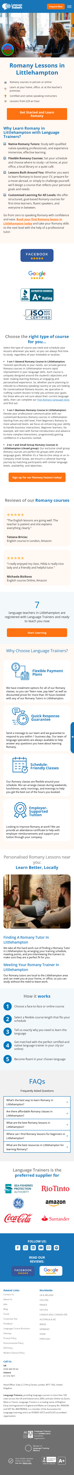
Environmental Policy (13, 1343)
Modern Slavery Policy (14, 1352)
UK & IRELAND (46, 1295)
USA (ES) (44, 1309)
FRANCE (43, 1304)
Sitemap (7, 1333)
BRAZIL (43, 1324)
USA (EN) (44, 1300)
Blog (5, 1309)
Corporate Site (10, 1318)
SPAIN (42, 1334)
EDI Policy (8, 1347)
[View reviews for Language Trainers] (54, 1461)
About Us (7, 1299)
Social (6, 1313)
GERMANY (45, 1329)
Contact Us (8, 1294)
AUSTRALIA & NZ (48, 1319)
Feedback (8, 1323)
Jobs (5, 1304)
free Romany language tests (53, 399)
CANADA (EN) (46, 1314)
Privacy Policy (9, 1338)
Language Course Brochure (16, 1328)
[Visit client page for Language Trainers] (21, 1460)
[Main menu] (69, 6)
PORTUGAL (45, 1338)
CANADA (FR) (61, 1314)
